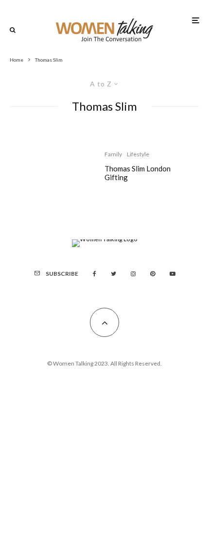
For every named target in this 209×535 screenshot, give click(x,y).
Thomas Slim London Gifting (137, 173)
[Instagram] (133, 274)
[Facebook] (95, 274)
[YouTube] (172, 274)
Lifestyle (138, 154)
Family (113, 154)
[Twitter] (113, 274)
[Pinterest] (152, 274)
